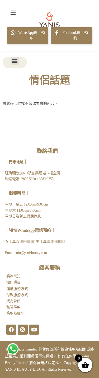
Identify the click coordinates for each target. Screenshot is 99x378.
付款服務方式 (17, 295)
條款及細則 (15, 313)
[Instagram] (23, 330)
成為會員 (13, 301)
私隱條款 (13, 307)
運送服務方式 (17, 289)
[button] (12, 13)
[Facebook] (11, 330)
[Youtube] (34, 330)
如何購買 (13, 282)
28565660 (27, 242)
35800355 (58, 242)
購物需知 (13, 276)
